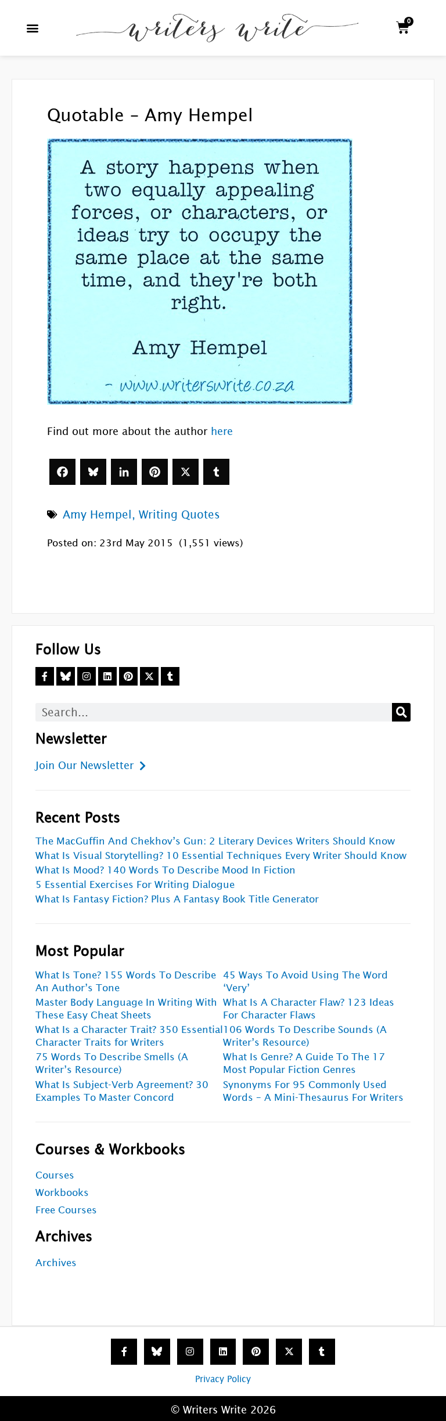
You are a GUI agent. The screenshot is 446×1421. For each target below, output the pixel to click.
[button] (32, 27)
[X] (185, 472)
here (222, 431)
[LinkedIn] (124, 472)
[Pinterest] (154, 472)
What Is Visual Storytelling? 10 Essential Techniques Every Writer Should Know (221, 855)
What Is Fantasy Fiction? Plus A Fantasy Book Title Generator (177, 899)
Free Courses (66, 1210)
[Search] (401, 712)
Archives (56, 1262)
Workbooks (62, 1192)
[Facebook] (62, 472)
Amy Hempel (97, 514)
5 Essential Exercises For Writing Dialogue (135, 884)
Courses (54, 1175)
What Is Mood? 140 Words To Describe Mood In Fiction (165, 870)
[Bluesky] (93, 472)
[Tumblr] (216, 472)
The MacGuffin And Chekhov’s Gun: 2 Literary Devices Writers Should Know (215, 841)
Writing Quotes (179, 514)
